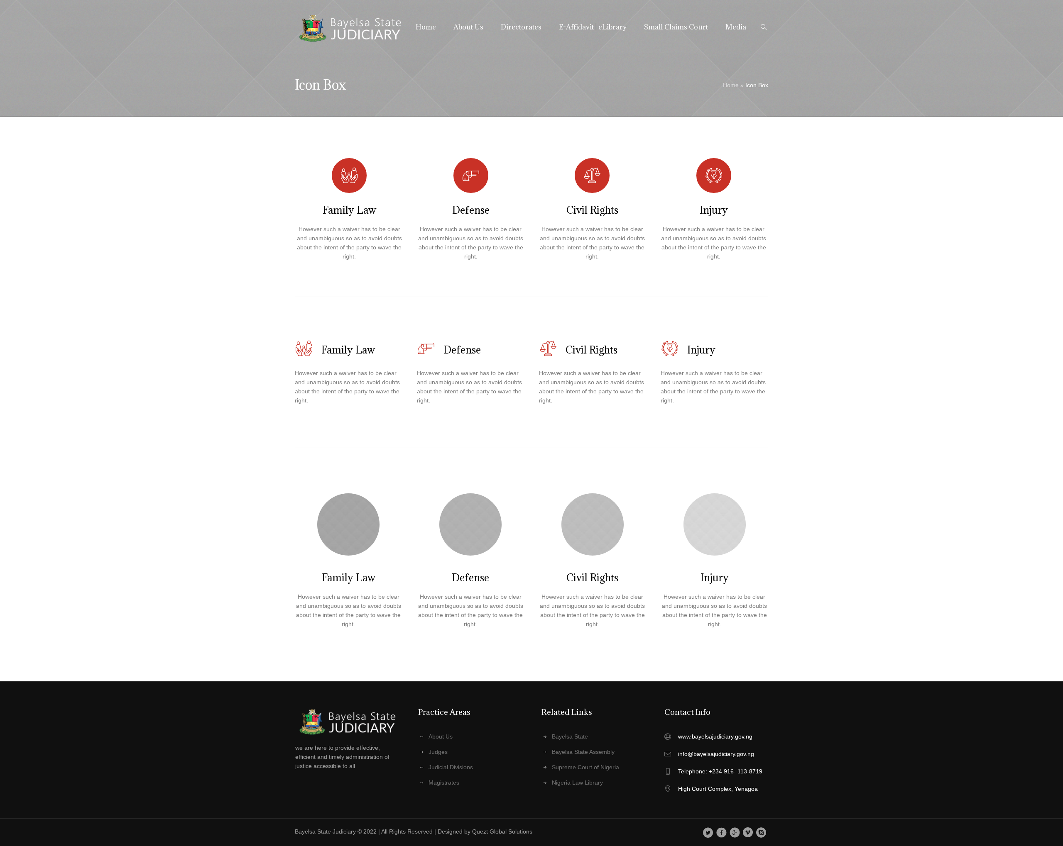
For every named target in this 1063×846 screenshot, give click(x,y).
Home (731, 85)
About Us (441, 736)
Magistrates (444, 782)
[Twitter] (708, 832)
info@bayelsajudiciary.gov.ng (716, 754)
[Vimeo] (748, 832)
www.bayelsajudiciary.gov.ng (715, 736)
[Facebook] (721, 832)
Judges (438, 751)
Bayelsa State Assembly (583, 751)
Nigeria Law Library (577, 782)
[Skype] (761, 832)
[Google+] (735, 832)
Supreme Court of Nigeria (585, 767)
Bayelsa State (570, 736)
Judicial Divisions (451, 767)
